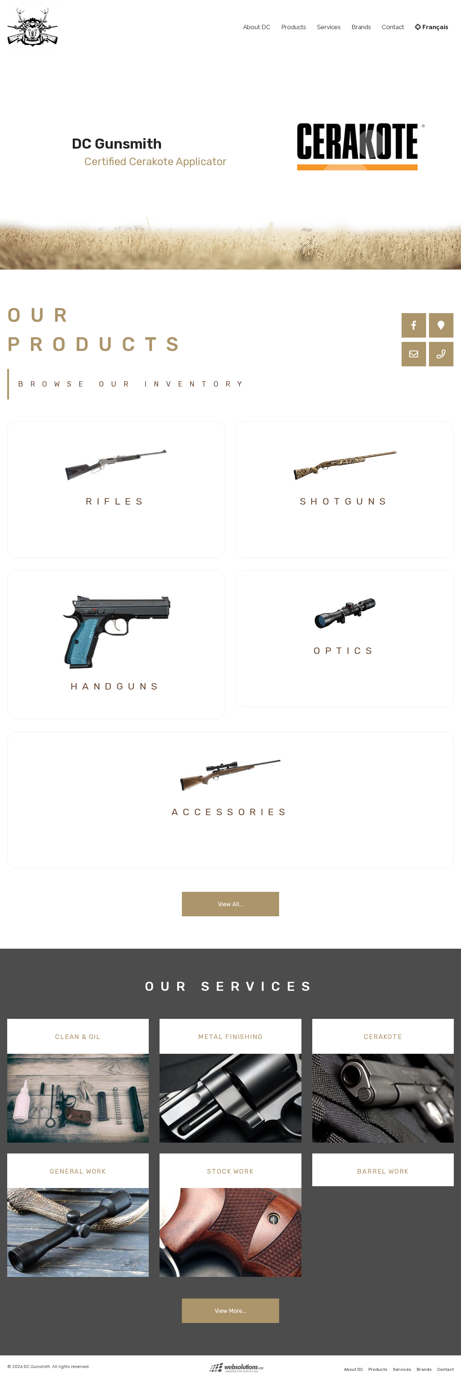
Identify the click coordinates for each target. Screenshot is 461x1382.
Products (293, 27)
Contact (393, 27)
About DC (256, 27)
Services (329, 27)
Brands (361, 27)
